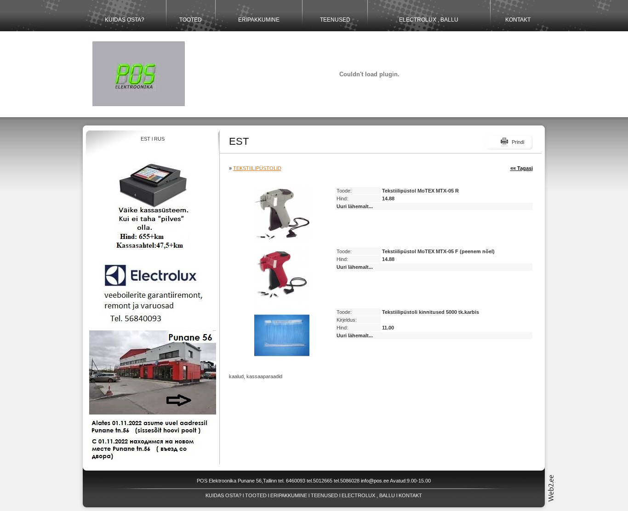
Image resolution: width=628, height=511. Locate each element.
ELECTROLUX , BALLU (428, 20)
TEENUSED (335, 20)
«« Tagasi (521, 168)
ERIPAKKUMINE (259, 20)
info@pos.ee (375, 480)
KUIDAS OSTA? (124, 20)
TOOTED (190, 20)
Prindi (518, 142)
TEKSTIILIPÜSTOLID (257, 168)
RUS (159, 139)
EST (145, 139)
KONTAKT (518, 20)
